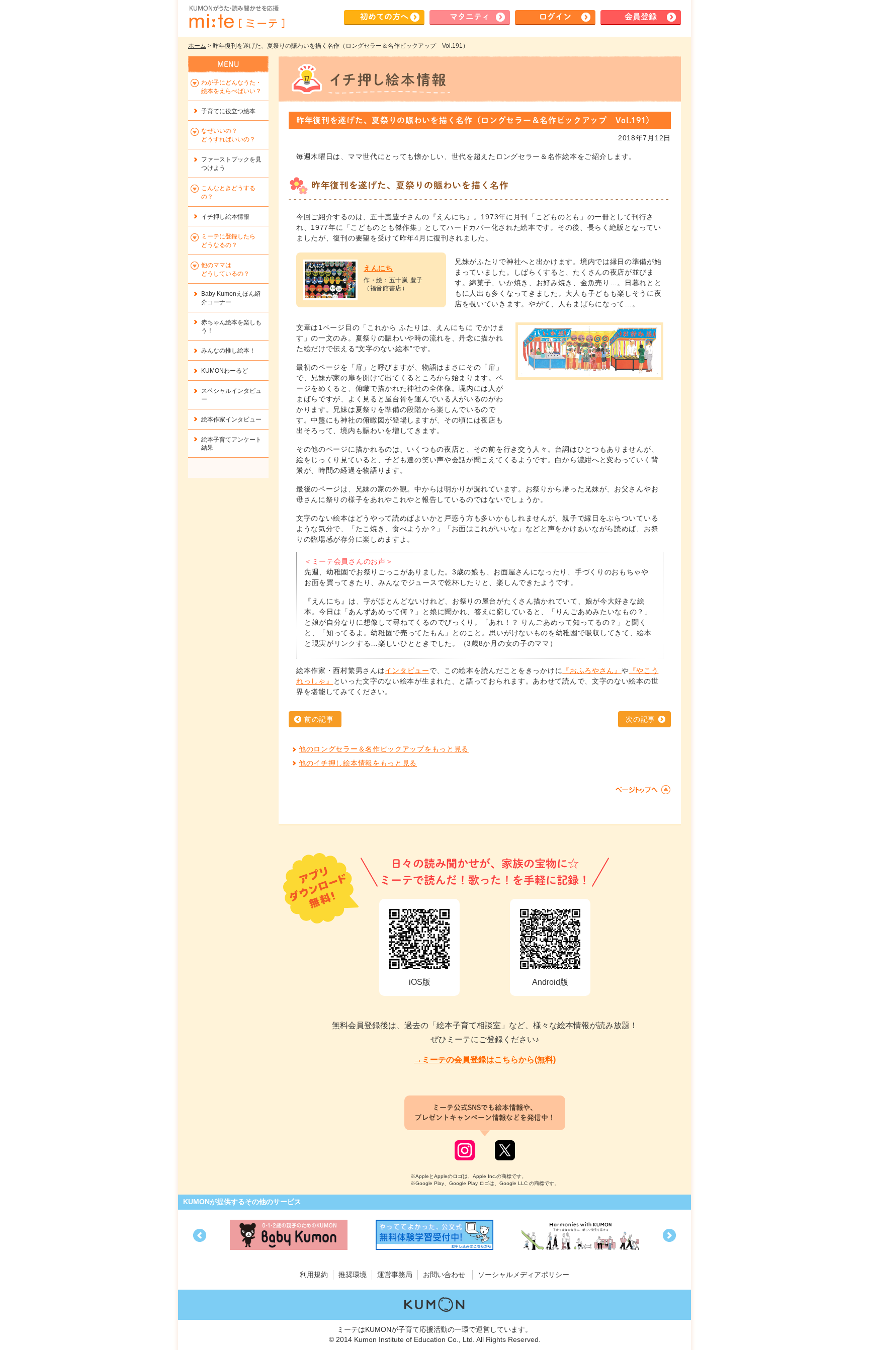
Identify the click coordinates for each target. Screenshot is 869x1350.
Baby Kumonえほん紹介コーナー (230, 298)
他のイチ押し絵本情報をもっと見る (358, 763)
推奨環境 (352, 1275)
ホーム (197, 45)
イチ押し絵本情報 (225, 216)
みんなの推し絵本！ (228, 350)
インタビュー (407, 670)
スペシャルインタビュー (231, 395)
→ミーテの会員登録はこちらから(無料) (485, 1059)
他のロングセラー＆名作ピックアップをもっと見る (384, 749)
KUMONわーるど (224, 370)
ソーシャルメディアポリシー (523, 1275)
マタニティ (470, 17)
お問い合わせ (444, 1275)
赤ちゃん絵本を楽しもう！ (231, 326)
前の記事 (319, 719)
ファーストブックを (231, 164)
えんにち (378, 268)
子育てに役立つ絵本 (228, 111)
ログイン (555, 17)
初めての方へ (384, 17)
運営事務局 (394, 1275)
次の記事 (640, 719)
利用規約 (314, 1275)
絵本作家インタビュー (231, 419)
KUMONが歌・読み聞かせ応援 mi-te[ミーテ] (236, 17)
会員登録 (641, 17)
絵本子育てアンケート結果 (231, 444)
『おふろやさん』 (592, 670)
